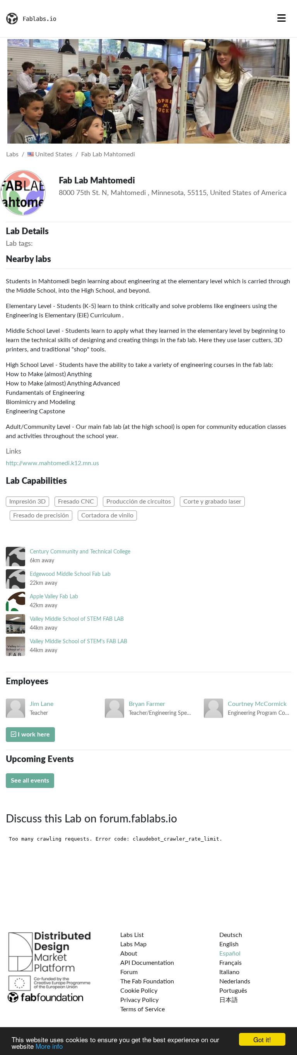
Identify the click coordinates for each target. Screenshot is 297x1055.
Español (230, 954)
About (128, 954)
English (229, 944)
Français (230, 963)
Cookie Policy (138, 991)
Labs (12, 154)
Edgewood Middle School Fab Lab (70, 574)
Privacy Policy (139, 1000)
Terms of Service (142, 1009)
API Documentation (147, 963)
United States (53, 154)
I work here (33, 734)
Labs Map (133, 944)
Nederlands (234, 981)
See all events (30, 781)
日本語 (228, 1000)
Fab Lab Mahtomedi (108, 154)
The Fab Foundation (147, 981)
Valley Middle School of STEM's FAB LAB (78, 641)
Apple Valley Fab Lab (54, 596)
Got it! (262, 1039)
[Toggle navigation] (281, 18)
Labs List (132, 935)
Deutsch (230, 935)
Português (233, 991)
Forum (129, 972)
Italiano (229, 972)
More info (49, 1046)
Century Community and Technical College (80, 552)
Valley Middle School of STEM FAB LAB (77, 619)
